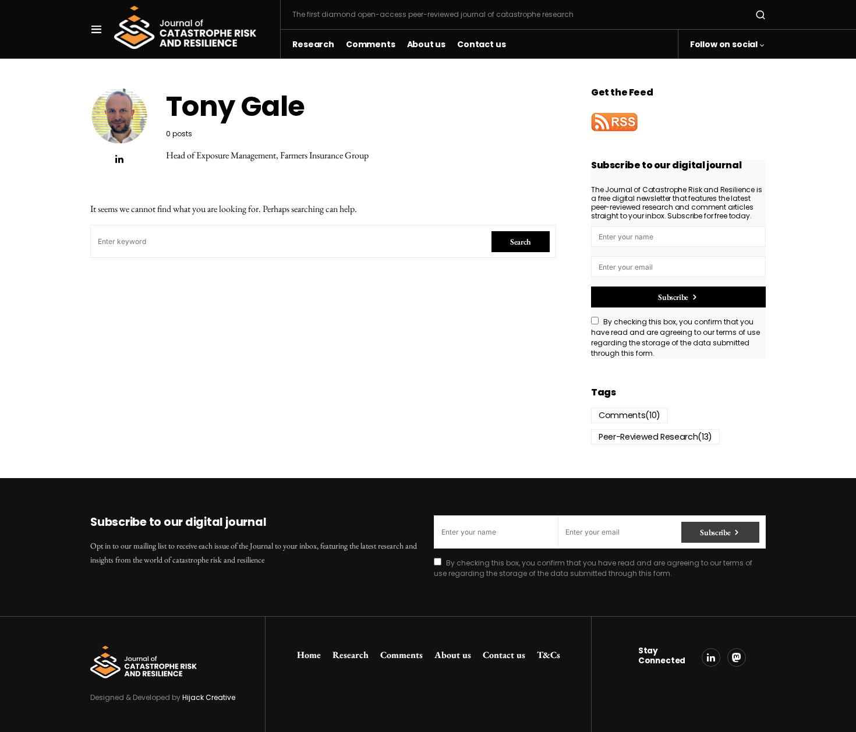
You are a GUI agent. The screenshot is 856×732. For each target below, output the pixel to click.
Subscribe (673, 297)
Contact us (504, 655)
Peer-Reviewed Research (655, 437)
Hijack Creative (208, 697)
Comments (629, 415)
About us (452, 655)
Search (520, 241)
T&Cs (548, 655)
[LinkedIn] (711, 657)
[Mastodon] (736, 657)
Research (351, 655)
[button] (96, 29)
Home (309, 655)
